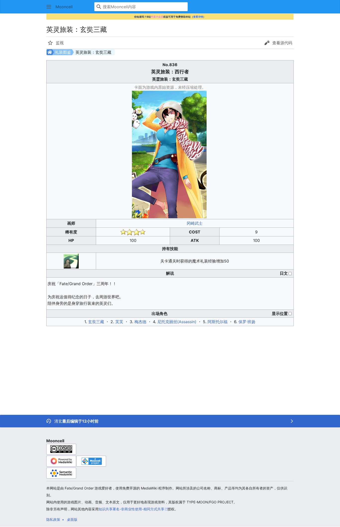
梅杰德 (140, 321)
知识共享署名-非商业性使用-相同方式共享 (131, 509)
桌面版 (72, 519)
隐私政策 (53, 519)
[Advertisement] (145, 365)
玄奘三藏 (96, 321)
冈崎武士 (195, 223)
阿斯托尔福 (217, 321)
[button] (48, 6)
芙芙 (119, 321)
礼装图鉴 (63, 52)
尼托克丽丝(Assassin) (176, 321)
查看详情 (198, 16)
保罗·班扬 (246, 321)
